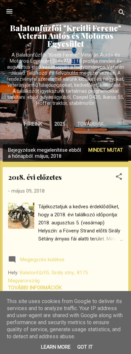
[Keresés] (122, 13)
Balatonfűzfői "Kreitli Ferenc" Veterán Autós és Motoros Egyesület (65, 36)
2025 (59, 124)
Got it (85, 347)
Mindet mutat (105, 150)
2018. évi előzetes (35, 177)
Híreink (33, 124)
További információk (35, 288)
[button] (119, 177)
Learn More (56, 347)
